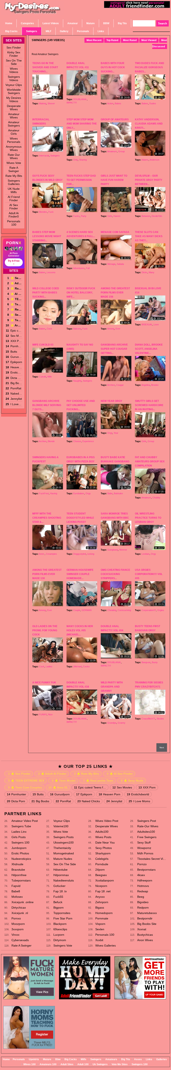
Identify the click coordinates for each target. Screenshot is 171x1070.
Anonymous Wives (13, 148)
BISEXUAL (147, 324)
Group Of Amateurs (115, 119)
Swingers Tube (21, 826)
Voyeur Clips (13, 85)
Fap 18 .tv (60, 891)
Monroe (123, 549)
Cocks (86, 666)
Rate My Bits (13, 175)
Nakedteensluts (63, 880)
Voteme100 (60, 826)
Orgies (160, 610)
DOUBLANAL (80, 99)
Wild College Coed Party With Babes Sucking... (45, 292)
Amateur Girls (13, 132)
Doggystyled (79, 554)
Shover (51, 103)
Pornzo (142, 864)
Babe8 (15, 891)
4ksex (141, 875)
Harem (116, 216)
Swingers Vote (62, 945)
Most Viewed (148, 40)
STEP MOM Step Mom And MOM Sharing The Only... (82, 123)
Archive (111, 385)
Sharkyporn (103, 853)
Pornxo (16, 918)
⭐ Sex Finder (16, 278)
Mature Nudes (62, 858)
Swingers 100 (20, 842)
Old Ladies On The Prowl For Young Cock (44, 630)
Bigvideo (142, 902)
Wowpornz (144, 848)
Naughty (77, 381)
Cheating (111, 610)
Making (42, 103)
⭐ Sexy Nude (16, 314)
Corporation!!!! (149, 610)
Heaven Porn (16, 367)
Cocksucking (124, 610)
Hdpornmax (61, 875)
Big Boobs (16, 383)
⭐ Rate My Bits (16, 288)
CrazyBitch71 (148, 718)
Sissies (160, 718)
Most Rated (130, 40)
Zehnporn (101, 902)
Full (87, 268)
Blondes (43, 212)
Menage (111, 264)
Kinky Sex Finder (13, 54)
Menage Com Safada (115, 232)
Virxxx (15, 934)
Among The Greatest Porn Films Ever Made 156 (115, 292)
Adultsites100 (146, 831)
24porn (100, 869)
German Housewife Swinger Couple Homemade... (80, 574)
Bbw (57, 1059)
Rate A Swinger (13, 169)
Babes (118, 103)
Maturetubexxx (147, 913)
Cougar (120, 385)
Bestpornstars (146, 869)
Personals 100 (13, 223)
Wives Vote (13, 163)
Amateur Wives (13, 115)
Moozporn (18, 923)
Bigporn (58, 907)
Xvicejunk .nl (19, 913)
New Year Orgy (111, 401)
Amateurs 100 (48, 1064)
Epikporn (16, 362)
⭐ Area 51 (16, 325)
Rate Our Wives (14, 156)
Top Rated (112, 40)
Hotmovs (143, 886)
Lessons (51, 272)
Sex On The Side (14, 62)
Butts (13, 351)
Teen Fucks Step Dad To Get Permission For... (81, 180)
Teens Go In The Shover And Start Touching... (45, 67)
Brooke (154, 385)
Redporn (143, 907)
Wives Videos (13, 70)
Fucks (76, 216)
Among (110, 328)
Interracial (44, 155)
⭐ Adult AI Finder (16, 283)
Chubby (156, 497)
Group (121, 151)
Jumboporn (18, 848)
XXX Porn (16, 341)
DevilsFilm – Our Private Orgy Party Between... (148, 180)
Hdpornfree (18, 875)
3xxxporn (17, 929)
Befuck (57, 902)
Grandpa (111, 723)
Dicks (144, 272)
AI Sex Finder (13, 206)
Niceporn (101, 886)
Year (116, 433)
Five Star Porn (62, 918)
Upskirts (34, 1059)
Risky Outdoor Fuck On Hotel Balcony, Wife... (81, 292)
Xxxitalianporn (104, 880)
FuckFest (44, 493)
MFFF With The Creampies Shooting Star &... (46, 517)
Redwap (142, 891)
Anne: (42, 554)
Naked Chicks (16, 393)
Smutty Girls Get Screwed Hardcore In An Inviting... (149, 405)
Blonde (51, 441)
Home (6, 1059)
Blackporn (60, 923)
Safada (120, 264)
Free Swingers (146, 837)
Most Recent (94, 40)
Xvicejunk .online (22, 902)
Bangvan (146, 662)
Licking (90, 554)
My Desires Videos (13, 99)
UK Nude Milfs (14, 190)
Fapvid (15, 886)
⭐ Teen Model (16, 304)
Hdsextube (60, 869)
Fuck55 (58, 896)
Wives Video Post (106, 820)
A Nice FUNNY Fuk (44, 682)
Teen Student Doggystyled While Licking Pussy (80, 517)
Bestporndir (144, 918)
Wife (49, 376)
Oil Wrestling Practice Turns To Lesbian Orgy (148, 517)
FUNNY (43, 714)
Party (83, 216)
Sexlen (99, 929)
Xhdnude (17, 864)
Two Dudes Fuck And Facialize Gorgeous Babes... (149, 67)
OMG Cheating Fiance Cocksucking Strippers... (115, 574)
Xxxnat (141, 929)
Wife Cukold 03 (42, 344)
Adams (144, 159)
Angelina (145, 385)
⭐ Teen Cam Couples (16, 320)
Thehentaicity (62, 848)
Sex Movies (16, 335)
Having (53, 493)
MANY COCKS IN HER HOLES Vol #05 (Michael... (80, 630)
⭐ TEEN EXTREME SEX (16, 299)
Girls (109, 216)
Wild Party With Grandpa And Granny (112, 686)
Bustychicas (145, 934)
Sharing (83, 159)
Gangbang (112, 549)
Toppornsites (61, 913)
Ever (118, 328)
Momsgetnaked (63, 853)
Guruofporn (16, 356)
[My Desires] (32, 13)
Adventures (79, 268)
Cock (49, 328)
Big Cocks (70, 1059)
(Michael (77, 666)
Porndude (101, 864)
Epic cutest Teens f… (16, 330)
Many (151, 272)
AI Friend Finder (14, 198)
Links (149, 1059)
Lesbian (146, 554)
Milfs (83, 1059)
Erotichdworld (16, 372)
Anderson (154, 159)
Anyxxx (100, 896)
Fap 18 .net (103, 891)
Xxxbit (99, 940)
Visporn (100, 923)
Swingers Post (146, 820)
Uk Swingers (100, 1064)
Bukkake (118, 493)
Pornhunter (16, 346)
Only (75, 159)
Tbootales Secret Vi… (151, 858)
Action (110, 103)
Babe (110, 493)
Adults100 (101, 831)
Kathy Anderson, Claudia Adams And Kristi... (149, 123)
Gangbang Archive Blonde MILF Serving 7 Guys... (46, 405)
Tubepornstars (21, 880)
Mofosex (17, 896)
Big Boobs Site (146, 923)
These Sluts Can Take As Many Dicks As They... (148, 236)
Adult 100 (83, 1064)
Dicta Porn (16, 378)
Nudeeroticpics (21, 858)
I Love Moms (16, 404)
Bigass (99, 907)
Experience (88, 441)
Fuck (51, 212)
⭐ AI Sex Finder (16, 293)
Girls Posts (18, 837)
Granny (121, 723)
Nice (50, 714)
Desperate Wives (14, 107)
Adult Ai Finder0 (14, 214)
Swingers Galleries (14, 182)
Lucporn (58, 934)
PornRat (15, 388)
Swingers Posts (63, 837)
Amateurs (112, 151)
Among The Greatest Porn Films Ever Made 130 (47, 574)
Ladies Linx (18, 831)
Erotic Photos (20, 853)
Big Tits (125, 1059)
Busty (155, 662)
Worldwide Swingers (14, 91)
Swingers (55, 155)
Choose (77, 441)
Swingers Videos (14, 78)
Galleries (161, 1059)
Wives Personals (13, 140)
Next (162, 747)
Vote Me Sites (120, 1064)
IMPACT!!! (72, 102)
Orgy (109, 433)
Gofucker (59, 886)
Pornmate (101, 918)
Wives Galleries (105, 945)
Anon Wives (145, 940)
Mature (47, 1059)
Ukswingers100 (63, 842)
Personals (19, 1059)
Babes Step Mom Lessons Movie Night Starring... (46, 236)
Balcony (77, 328)
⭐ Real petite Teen (16, 309)
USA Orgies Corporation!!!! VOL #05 (148, 574)
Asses (138, 1059)
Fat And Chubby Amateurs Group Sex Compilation (150, 461)
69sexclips (60, 929)
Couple (76, 610)
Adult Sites (66, 1064)
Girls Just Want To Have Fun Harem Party (114, 180)
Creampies (51, 554)
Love (156, 324)
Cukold (42, 376)
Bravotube (18, 869)
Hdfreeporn (144, 880)
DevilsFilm (157, 216)
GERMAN (87, 610)
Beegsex (101, 875)
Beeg (140, 896)
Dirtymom (59, 940)
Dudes (152, 103)
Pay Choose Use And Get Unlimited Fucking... (81, 405)
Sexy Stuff (144, 842)
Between (146, 216)
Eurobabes (78, 493)
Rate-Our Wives (147, 826)
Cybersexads (20, 940)
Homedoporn (104, 913)
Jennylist (16, 398)
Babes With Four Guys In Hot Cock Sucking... (113, 67)
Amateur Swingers (14, 124)
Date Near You (105, 842)
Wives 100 (29, 1064)
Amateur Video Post (24, 820)
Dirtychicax (18, 907)
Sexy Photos (103, 848)
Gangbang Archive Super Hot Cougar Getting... (114, 349)
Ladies (49, 666)
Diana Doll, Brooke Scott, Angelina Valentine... (149, 349)
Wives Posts (103, 837)
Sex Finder (13, 47)
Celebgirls (101, 858)
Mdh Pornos (145, 853)
